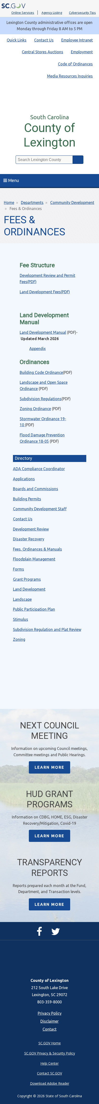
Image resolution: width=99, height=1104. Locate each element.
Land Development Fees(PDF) (45, 292)
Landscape (22, 599)
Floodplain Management (34, 559)
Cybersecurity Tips (82, 12)
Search (78, 159)
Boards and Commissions (35, 489)
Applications (24, 479)
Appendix (37, 348)
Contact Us (44, 40)
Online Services (22, 12)
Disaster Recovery (28, 539)
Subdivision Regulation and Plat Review (47, 629)
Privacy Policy (50, 1013)
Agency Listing (52, 12)
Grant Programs (27, 579)
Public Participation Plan (34, 609)
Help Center (49, 1063)
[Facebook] (40, 933)
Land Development (29, 589)
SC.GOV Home (49, 1043)
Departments (32, 202)
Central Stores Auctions (42, 52)
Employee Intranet (77, 40)
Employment (82, 52)
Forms (18, 569)
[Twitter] (56, 933)
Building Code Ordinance (41, 372)
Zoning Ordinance (35, 408)
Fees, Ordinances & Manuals (37, 549)
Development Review (31, 529)
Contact (49, 1029)
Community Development (72, 202)
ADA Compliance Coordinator (39, 469)
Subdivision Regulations (41, 399)
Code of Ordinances (75, 64)
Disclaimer (49, 1021)
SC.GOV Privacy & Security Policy (49, 1053)
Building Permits (27, 499)
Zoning (19, 639)
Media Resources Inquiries (70, 76)
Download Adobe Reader (49, 1083)
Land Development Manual (43, 332)
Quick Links (16, 40)
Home (9, 202)
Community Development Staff (40, 509)
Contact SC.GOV (49, 1073)
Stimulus (20, 619)
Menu (13, 180)
